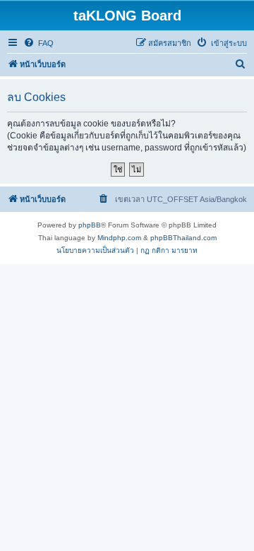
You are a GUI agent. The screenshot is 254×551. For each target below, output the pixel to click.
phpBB (89, 225)
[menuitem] (38, 43)
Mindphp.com (119, 238)
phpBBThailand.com (183, 238)
